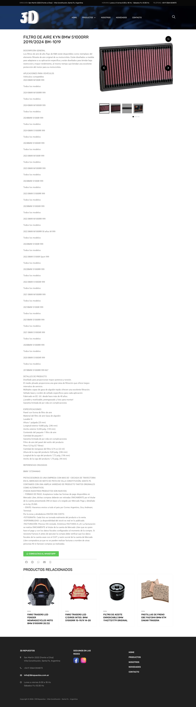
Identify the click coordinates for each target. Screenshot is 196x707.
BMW (29, 611)
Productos (87, 17)
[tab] (133, 116)
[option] (136, 68)
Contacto (137, 17)
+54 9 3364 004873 (169, 3)
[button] (26, 562)
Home (74, 17)
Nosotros (106, 17)
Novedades (121, 17)
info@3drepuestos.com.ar (36, 675)
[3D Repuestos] (33, 23)
